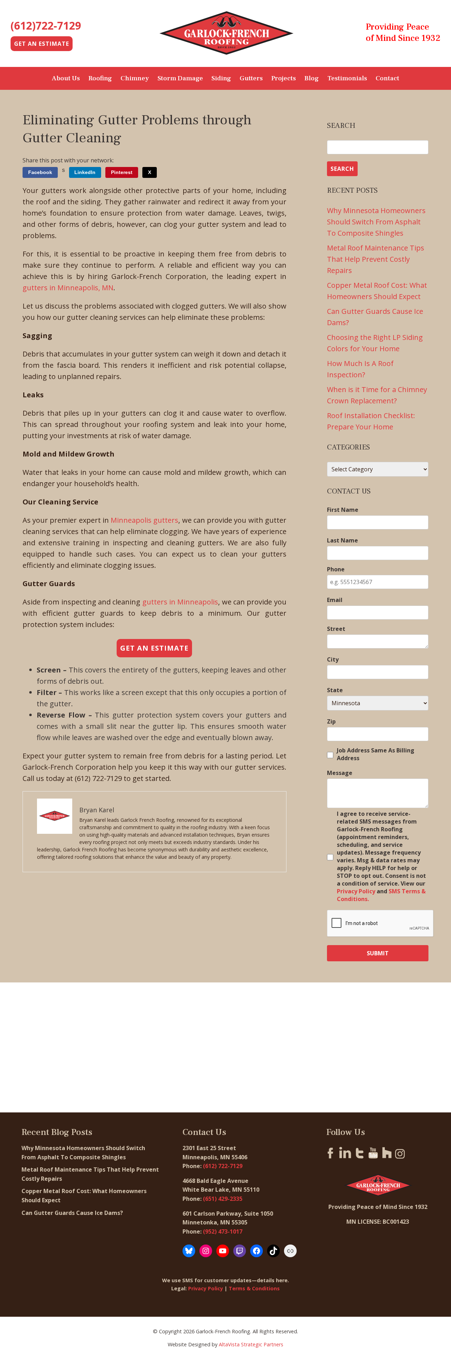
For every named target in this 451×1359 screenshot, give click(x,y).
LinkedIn (84, 172)
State (335, 690)
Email (334, 600)
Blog (311, 78)
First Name (342, 510)
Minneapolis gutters (144, 520)
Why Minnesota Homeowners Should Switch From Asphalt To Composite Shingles (376, 222)
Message (339, 773)
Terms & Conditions (254, 1288)
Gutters (251, 78)
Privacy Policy (356, 891)
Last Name (342, 540)
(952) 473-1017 (222, 1231)
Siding (221, 78)
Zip (331, 721)
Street (336, 629)
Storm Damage (180, 78)
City (333, 659)
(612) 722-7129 (222, 1166)
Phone (336, 569)
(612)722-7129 (46, 25)
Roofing (100, 78)
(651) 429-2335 (222, 1199)
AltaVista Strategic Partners (251, 1344)
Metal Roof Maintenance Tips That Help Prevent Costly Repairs (375, 259)
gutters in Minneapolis (180, 602)
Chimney (135, 78)
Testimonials (347, 78)
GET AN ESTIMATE (41, 44)
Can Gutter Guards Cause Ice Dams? (72, 1213)
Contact (387, 78)
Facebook (40, 172)
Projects (283, 78)
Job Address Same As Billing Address (375, 754)
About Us (66, 78)
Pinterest (121, 172)
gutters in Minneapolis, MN (68, 287)
